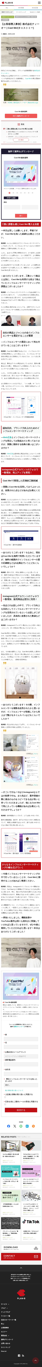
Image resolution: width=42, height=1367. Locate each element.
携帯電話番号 (10, 1060)
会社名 (7, 1070)
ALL (7, 8)
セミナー (4, 1331)
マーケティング (21, 12)
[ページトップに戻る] (21, 1268)
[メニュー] (39, 2)
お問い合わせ (5, 1343)
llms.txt (3, 1351)
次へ (21, 216)
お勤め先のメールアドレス (15, 1052)
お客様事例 (5, 20)
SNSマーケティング (7, 12)
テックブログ (5, 1312)
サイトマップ (5, 1347)
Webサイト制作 (35, 12)
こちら (35, 753)
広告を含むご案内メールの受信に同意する (21, 1102)
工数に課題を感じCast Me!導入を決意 (19, 129)
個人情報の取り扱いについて (14, 1090)
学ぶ (2, 1324)
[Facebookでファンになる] (19, 1355)
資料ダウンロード (19, 1026)
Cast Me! (28, 78)
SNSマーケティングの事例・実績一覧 (26, 16)
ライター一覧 (5, 1316)
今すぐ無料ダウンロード (21, 116)
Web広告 (35, 8)
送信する (21, 1110)
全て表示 (21, 140)
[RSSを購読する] (23, 1355)
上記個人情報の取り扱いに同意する (18, 1094)
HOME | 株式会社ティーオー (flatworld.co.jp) (23, 102)
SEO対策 (21, 8)
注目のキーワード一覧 (8, 1320)
